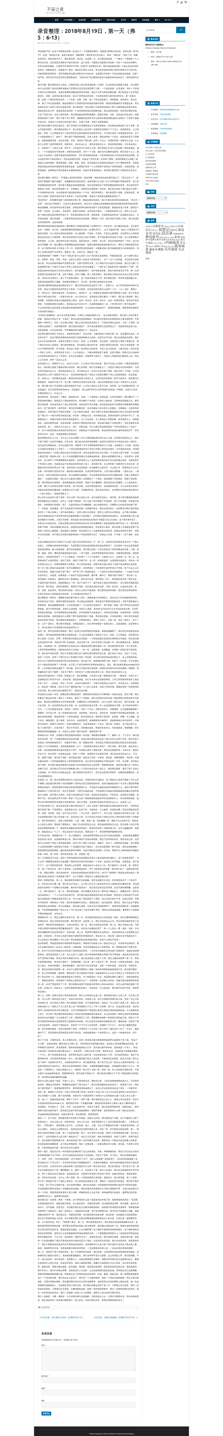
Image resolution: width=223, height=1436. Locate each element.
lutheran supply (151, 177)
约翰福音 (173, 242)
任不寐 (42, 43)
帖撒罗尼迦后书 (164, 237)
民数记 (178, 240)
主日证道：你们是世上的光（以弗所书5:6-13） (62, 1317)
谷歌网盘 (163, 133)
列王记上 (154, 230)
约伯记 (156, 243)
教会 (173, 240)
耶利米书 (151, 246)
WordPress (130, 1434)
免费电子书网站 (151, 171)
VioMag (97, 1434)
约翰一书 (161, 243)
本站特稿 (145, 20)
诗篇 (172, 246)
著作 (156, 20)
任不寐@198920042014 (169, 119)
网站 (43, 1400)
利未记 (173, 230)
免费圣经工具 (150, 167)
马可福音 (171, 249)
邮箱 (43, 1388)
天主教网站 (149, 157)
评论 (43, 1345)
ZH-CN (167, 20)
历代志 (156, 233)
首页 (56, 20)
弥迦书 (172, 237)
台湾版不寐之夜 (151, 174)
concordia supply (152, 181)
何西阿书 (167, 226)
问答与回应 (110, 20)
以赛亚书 (158, 226)
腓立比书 (167, 246)
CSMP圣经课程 (166, 129)
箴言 (150, 242)
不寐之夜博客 (165, 114)
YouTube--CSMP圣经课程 (155, 151)
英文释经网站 (150, 161)
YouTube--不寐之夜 (153, 147)
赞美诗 (134, 20)
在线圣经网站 (150, 164)
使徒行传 (173, 226)
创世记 (164, 229)
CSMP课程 (68, 20)
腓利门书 (159, 246)
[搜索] (180, 30)
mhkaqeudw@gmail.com (169, 110)
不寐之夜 (55, 9)
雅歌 (161, 249)
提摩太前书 (155, 239)
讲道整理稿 (95, 20)
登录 (147, 258)
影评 (177, 237)
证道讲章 (82, 20)
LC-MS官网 (149, 154)
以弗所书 (148, 226)
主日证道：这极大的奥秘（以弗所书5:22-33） (115, 1317)
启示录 (167, 233)
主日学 (123, 20)
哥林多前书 (178, 234)
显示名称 (45, 1376)
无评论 (66, 43)
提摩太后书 (166, 240)
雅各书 (153, 249)
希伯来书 (152, 237)
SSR (147, 184)
